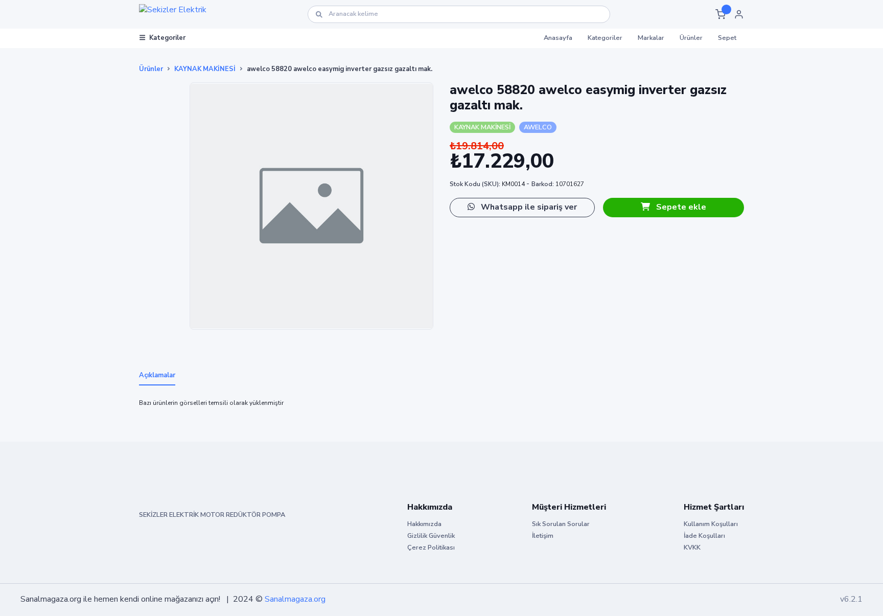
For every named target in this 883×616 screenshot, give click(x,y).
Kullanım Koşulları (711, 524)
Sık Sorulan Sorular (561, 524)
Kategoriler (167, 37)
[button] (720, 14)
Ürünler (691, 37)
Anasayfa (558, 37)
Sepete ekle (680, 207)
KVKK (692, 547)
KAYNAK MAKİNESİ (205, 69)
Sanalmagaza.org (295, 599)
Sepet (727, 37)
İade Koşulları (704, 535)
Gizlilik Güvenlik (431, 535)
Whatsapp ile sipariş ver (528, 207)
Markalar (651, 37)
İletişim (542, 535)
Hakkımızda (424, 524)
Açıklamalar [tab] (157, 375)
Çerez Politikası (431, 547)
